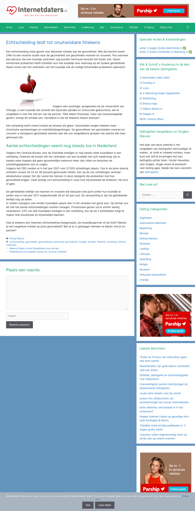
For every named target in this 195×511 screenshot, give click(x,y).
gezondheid (71, 241)
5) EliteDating (148, 98)
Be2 (102, 27)
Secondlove (116, 27)
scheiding (112, 241)
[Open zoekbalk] (188, 27)
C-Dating (149, 27)
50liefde (133, 27)
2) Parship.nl (147, 82)
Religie (144, 264)
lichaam (92, 241)
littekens (101, 241)
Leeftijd (144, 248)
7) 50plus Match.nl (151, 108)
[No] (191, 501)
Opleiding (145, 259)
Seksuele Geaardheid (153, 274)
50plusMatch (51, 27)
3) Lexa (144, 88)
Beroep (144, 233)
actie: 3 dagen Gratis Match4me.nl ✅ (163, 48)
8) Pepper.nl (147, 113)
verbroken (11, 245)
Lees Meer (104, 505)
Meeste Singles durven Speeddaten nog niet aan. (34, 248)
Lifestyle (145, 253)
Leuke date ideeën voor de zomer (160, 393)
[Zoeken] (187, 195)
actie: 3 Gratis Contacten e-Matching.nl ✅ (166, 51)
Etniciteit (145, 243)
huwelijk (82, 241)
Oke (87, 505)
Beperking (146, 228)
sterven (122, 241)
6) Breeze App (148, 103)
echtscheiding (17, 241)
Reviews (145, 269)
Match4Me (69, 27)
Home (9, 27)
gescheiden (31, 241)
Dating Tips (166, 27)
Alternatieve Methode (153, 222)
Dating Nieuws (17, 238)
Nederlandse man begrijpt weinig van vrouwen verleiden (38, 251)
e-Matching (88, 27)
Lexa (21, 27)
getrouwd (59, 241)
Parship (34, 27)
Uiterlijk (144, 279)
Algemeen (146, 217)
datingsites (151, 172)
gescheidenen (45, 241)
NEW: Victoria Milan (151, 119)
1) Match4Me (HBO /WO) (155, 77)
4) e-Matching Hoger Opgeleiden (160, 93)
